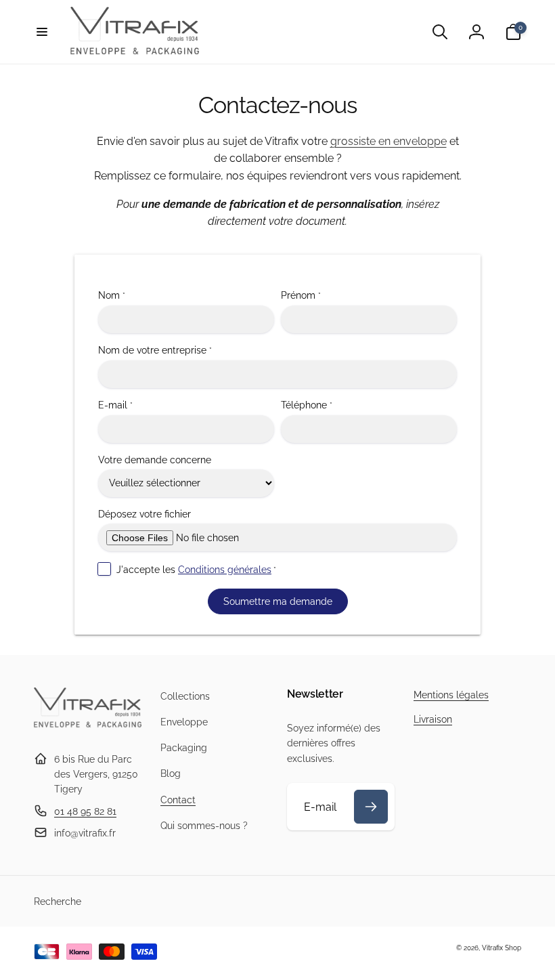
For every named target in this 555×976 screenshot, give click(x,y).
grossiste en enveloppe (388, 141)
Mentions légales (451, 694)
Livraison (433, 719)
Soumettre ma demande (277, 601)
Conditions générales (224, 569)
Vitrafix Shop (501, 948)
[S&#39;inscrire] (371, 807)
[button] (42, 32)
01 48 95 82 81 (85, 811)
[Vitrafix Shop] (87, 725)
